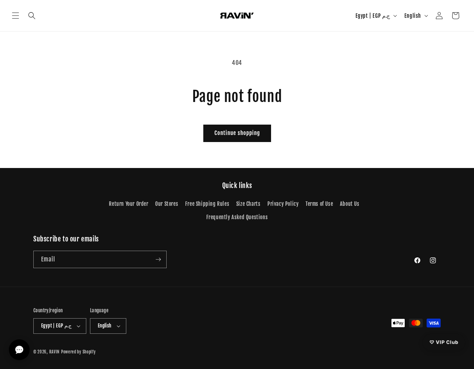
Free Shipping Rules (207, 204)
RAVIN (54, 352)
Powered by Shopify (78, 352)
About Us (350, 204)
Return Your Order (128, 204)
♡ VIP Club (444, 342)
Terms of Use (319, 204)
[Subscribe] (158, 259)
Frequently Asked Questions (237, 217)
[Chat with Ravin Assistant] (19, 349)
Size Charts (248, 204)
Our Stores (166, 204)
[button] (15, 15)
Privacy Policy (282, 204)
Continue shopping (237, 132)
